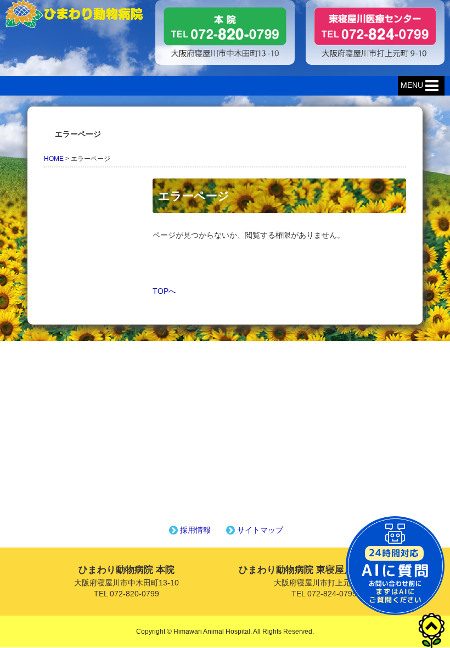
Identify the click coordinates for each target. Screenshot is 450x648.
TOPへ (164, 291)
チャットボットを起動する (395, 565)
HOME (54, 159)
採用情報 (195, 530)
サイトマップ (260, 530)
